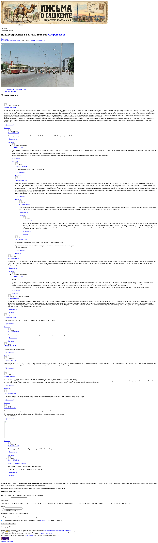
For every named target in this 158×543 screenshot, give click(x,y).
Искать (21, 25)
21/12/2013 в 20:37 (28, 220)
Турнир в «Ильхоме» (10, 91)
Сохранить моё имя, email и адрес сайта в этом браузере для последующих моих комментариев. (32, 517)
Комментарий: (6, 500)
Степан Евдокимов (46, 533)
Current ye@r (5, 527)
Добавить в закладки (36, 40)
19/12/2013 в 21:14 (21, 166)
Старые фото (56, 34)
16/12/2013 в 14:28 (13, 258)
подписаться (44, 520)
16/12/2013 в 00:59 (10, 360)
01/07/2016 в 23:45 (13, 298)
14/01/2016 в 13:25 (13, 460)
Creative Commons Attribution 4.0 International (56, 530)
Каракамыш (4, 39)
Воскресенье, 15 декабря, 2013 (10, 40)
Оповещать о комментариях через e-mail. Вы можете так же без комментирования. (32, 520)
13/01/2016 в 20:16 (10, 408)
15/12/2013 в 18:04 (10, 107)
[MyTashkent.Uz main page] (79, 12)
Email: (3, 508)
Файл (2, 510)
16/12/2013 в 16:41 (17, 276)
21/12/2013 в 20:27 (24, 204)
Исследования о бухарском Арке (15, 89)
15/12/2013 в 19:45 (10, 346)
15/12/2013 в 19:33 (13, 331)
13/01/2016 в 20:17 (21, 239)
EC (44, 40)
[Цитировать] (9, 125)
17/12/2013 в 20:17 (10, 376)
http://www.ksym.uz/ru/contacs (17, 463)
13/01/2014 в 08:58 (10, 393)
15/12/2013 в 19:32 (10, 317)
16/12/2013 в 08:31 (17, 147)
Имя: (3, 506)
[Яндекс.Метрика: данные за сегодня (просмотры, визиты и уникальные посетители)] (7, 541)
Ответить (7, 128)
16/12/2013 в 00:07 (13, 133)
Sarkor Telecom (29, 535)
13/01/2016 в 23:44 (13, 446)
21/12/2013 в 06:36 (21, 180)
